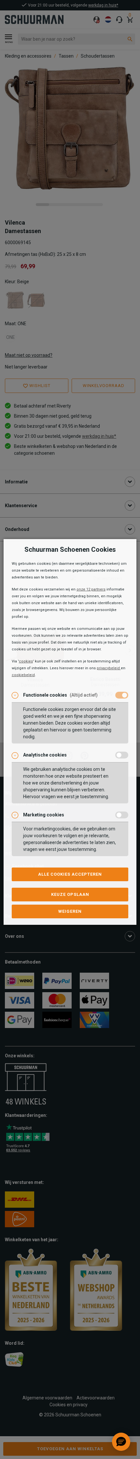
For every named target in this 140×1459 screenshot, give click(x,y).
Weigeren (70, 911)
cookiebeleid (23, 675)
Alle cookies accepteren (70, 874)
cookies (26, 661)
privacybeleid (109, 668)
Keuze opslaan (70, 894)
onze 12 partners (91, 589)
